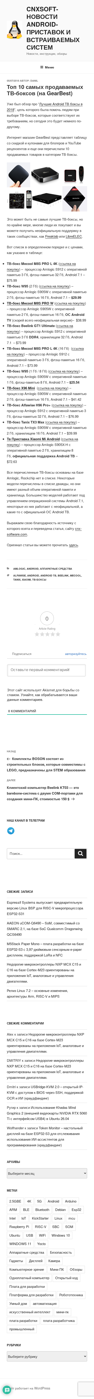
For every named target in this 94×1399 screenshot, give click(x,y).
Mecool (75, 575)
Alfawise (19, 575)
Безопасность (61, 1252)
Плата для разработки (27, 1286)
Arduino (70, 1201)
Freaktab (51, 236)
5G (39, 1201)
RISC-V (40, 1226)
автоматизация (45, 1303)
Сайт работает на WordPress (28, 1388)
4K (29, 1201)
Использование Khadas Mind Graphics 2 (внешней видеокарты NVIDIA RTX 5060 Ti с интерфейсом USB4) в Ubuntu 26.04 (47, 1113)
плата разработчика (59, 1320)
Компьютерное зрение (26, 1269)
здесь (73, 544)
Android (33, 568)
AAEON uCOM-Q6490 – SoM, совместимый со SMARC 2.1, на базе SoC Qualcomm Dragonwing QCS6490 (44, 929)
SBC (55, 1226)
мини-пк (62, 1311)
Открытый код (66, 1277)
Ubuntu (14, 1235)
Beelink (63, 575)
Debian (60, 1209)
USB (29, 1235)
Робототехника (71, 1294)
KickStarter (40, 1218)
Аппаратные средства (56, 568)
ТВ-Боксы (39, 579)
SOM (69, 1226)
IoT (23, 1218)
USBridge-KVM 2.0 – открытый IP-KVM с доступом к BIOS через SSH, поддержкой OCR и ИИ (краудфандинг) (45, 1092)
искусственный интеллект (29, 1311)
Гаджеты (16, 1260)
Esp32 (76, 1209)
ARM (13, 1209)
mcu (71, 1218)
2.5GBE (15, 1201)
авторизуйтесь (75, 653)
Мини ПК (57, 1269)
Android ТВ (48, 575)
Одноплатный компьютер (29, 1277)
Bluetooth (42, 1209)
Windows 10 (61, 1235)
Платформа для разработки (31, 1294)
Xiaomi (26, 579)
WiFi (42, 1235)
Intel (12, 1218)
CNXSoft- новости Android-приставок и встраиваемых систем (53, 28)
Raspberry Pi (19, 1226)
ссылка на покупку (54, 286)
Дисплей (35, 1260)
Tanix (17, 579)
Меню (49, 67)
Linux (59, 1218)
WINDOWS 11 (20, 1243)
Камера (54, 1260)
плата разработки (23, 1320)
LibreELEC (74, 236)
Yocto (41, 1243)
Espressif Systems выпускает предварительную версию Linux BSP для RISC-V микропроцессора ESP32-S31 (45, 908)
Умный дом (18, 1303)
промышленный (21, 1328)
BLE (26, 1209)
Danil (34, 80)
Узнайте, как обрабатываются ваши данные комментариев (42, 697)
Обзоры (76, 1269)
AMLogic (19, 568)
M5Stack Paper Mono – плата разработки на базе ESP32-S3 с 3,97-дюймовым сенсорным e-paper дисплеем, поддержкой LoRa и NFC (45, 949)
